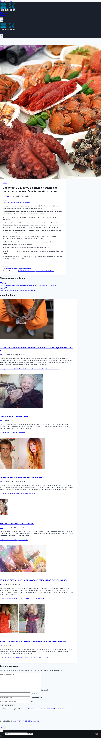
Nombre (33, 694)
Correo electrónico (36, 697)
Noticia (5, 183)
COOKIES (36, 721)
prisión (36, 271)
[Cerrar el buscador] (1, 731)
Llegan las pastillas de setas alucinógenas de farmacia (17, 289)
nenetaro (7, 196)
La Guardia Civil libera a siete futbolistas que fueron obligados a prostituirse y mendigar (28, 284)
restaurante (43, 271)
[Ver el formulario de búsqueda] (1, 19)
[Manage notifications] (96, 734)
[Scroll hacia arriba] (1, 728)
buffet (20, 271)
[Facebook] (1, 14)
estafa (25, 271)
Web (31, 701)
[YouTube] (6, 14)
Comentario (45, 690)
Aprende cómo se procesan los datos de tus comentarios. (46, 709)
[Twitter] (4, 14)
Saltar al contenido (6, 1)
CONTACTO (18, 721)
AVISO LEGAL (27, 721)
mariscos (31, 271)
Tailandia (51, 271)
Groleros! (3, 16)
